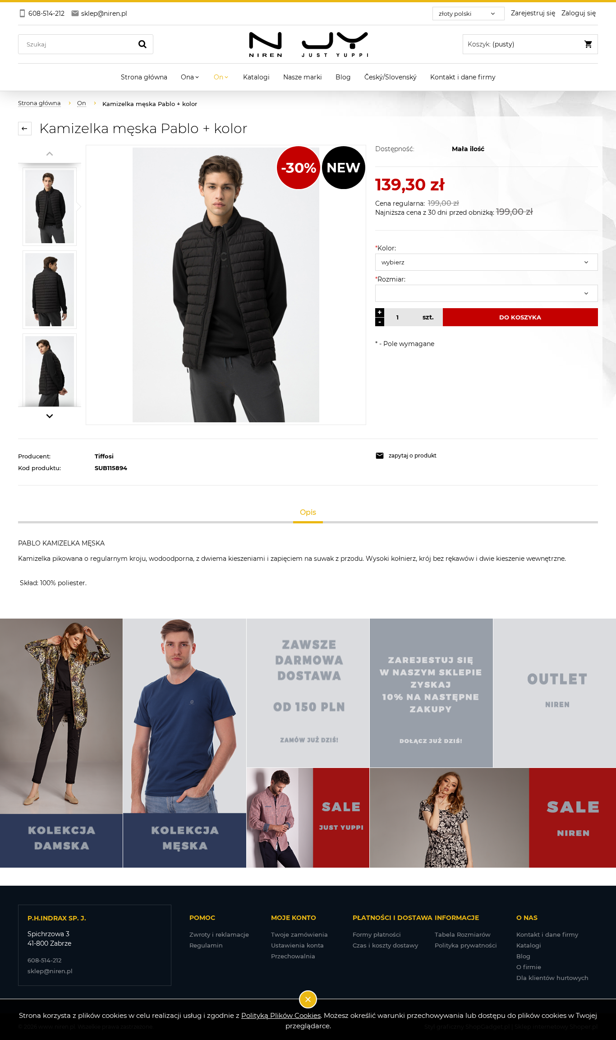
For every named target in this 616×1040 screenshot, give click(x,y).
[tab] (308, 512)
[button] (428, 455)
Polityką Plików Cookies (281, 1015)
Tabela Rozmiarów (463, 934)
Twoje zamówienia (299, 934)
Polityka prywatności (466, 945)
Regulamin (206, 945)
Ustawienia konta (297, 945)
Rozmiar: (390, 279)
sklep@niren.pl (50, 971)
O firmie (528, 967)
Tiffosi (104, 456)
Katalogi (528, 945)
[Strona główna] (308, 44)
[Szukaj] (142, 44)
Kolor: (385, 248)
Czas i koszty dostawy (385, 945)
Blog (523, 956)
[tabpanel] (308, 563)
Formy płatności (377, 934)
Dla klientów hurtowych (552, 977)
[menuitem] (144, 77)
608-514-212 (44, 960)
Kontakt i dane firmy (547, 934)
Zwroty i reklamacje (219, 934)
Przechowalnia (293, 956)
